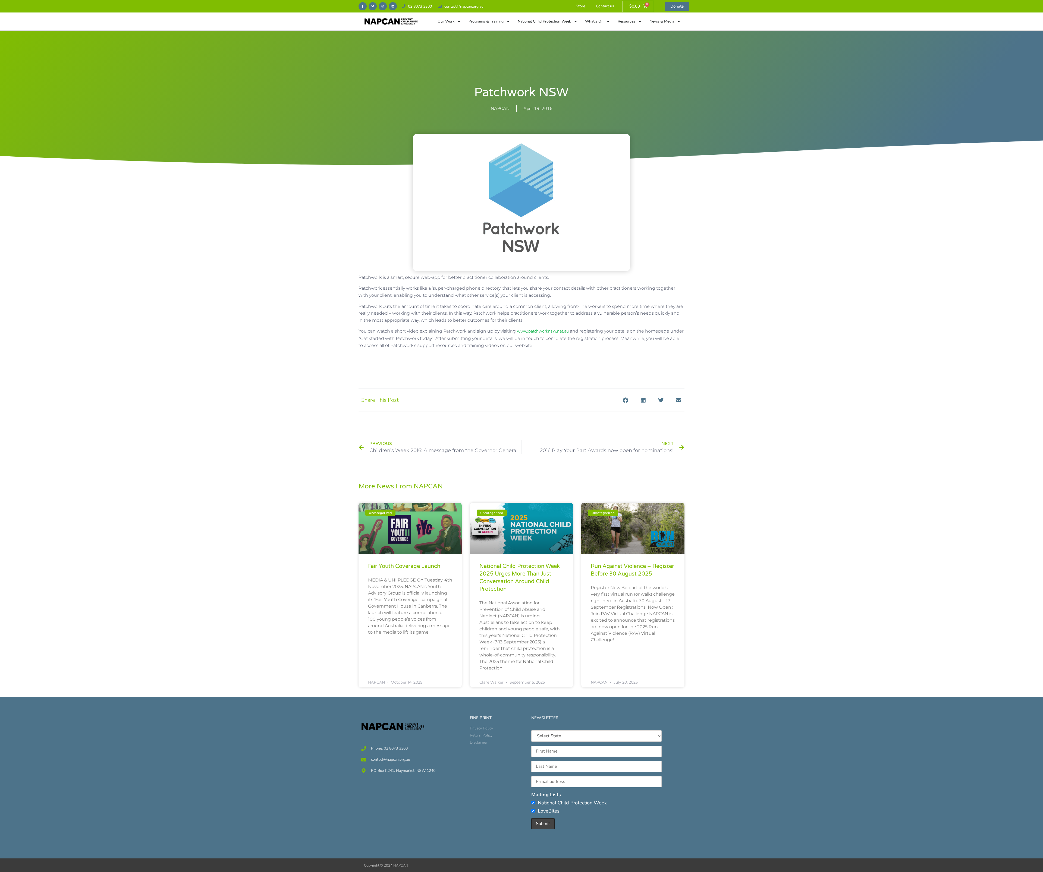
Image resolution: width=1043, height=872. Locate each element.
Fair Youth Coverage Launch (404, 566)
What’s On (594, 21)
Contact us (605, 6)
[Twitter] (373, 6)
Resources (626, 21)
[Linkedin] (393, 6)
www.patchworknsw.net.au (543, 331)
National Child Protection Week (544, 21)
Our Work (446, 21)
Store (580, 6)
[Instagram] (383, 6)
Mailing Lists (546, 794)
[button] (625, 400)
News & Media (661, 21)
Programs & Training (486, 21)
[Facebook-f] (363, 6)
